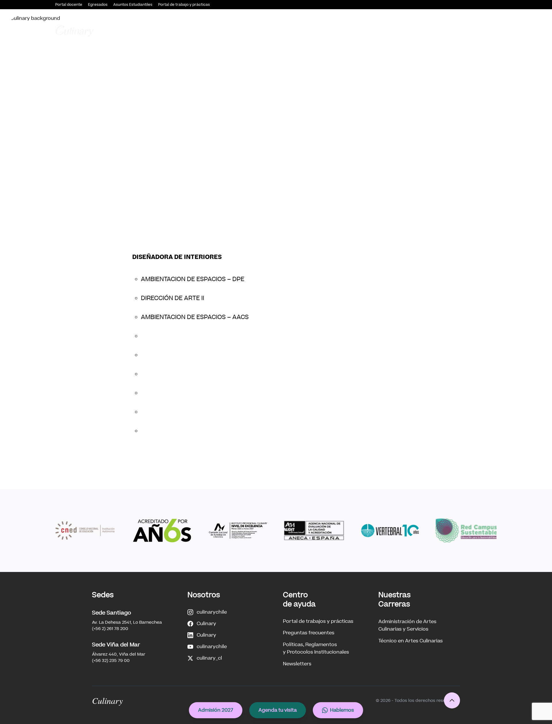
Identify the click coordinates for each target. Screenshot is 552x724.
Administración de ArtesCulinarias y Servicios (407, 625)
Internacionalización (472, 31)
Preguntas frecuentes (308, 633)
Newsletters (297, 664)
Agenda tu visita (277, 710)
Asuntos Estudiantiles (132, 4)
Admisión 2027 (215, 710)
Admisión (282, 31)
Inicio (221, 31)
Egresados (98, 4)
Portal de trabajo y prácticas (184, 4)
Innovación (429, 31)
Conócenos (247, 31)
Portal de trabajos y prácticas (318, 621)
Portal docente (68, 4)
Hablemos (342, 710)
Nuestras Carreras (324, 31)
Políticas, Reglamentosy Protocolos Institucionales (316, 648)
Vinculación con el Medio (380, 31)
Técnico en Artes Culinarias (410, 641)
